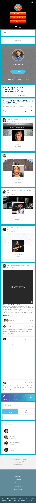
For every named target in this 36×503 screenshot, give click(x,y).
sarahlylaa (10, 155)
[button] (18, 13)
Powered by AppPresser (27, 500)
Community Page (19, 95)
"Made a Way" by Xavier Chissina (11, 304)
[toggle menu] (5, 33)
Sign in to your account (10, 399)
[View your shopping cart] (32, 2)
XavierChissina (17, 64)
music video (25, 265)
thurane (9, 119)
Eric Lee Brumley (11, 190)
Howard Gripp (11, 228)
